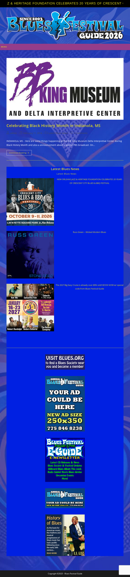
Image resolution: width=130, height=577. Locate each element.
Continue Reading (20, 153)
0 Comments (81, 133)
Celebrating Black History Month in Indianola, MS (53, 125)
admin (13, 133)
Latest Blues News (58, 133)
